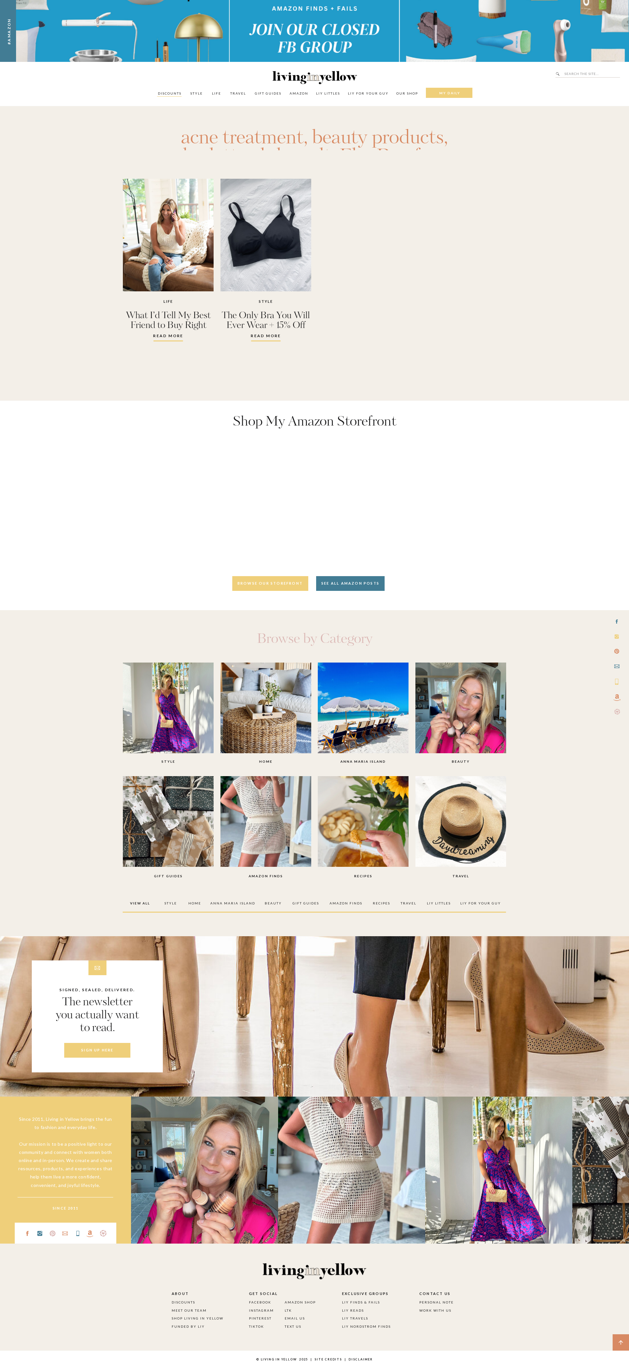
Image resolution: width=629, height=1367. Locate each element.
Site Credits (328, 1359)
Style (266, 301)
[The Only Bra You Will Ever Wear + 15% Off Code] (265, 235)
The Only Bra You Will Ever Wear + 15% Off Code (266, 325)
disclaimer (361, 1359)
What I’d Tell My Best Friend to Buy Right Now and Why (168, 325)
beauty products (378, 138)
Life (168, 301)
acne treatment (242, 138)
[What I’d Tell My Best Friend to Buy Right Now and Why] (168, 235)
